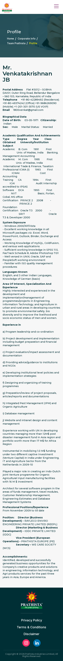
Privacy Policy (31, 620)
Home (10, 38)
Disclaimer (31, 634)
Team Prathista (16, 43)
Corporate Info (27, 38)
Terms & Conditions (31, 627)
